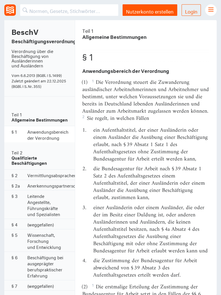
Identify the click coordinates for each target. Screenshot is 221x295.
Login (191, 11)
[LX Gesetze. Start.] (10, 10)
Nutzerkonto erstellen (150, 11)
